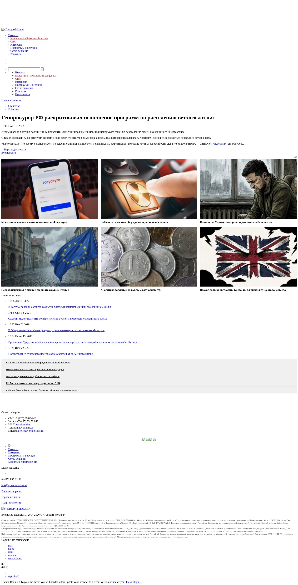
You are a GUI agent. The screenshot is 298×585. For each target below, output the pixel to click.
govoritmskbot (23, 424)
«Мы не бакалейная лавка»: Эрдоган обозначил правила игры (41, 390)
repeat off (13, 576)
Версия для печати (15, 149)
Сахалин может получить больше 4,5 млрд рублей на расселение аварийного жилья (57, 318)
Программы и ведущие (23, 47)
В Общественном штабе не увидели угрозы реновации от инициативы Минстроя (56, 330)
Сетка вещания (19, 50)
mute (11, 551)
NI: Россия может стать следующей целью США (33, 383)
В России (13, 109)
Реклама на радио (11, 491)
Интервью (16, 44)
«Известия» (219, 143)
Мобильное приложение (22, 461)
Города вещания (10, 497)
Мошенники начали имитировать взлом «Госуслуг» (35, 369)
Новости (13, 35)
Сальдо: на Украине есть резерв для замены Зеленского (38, 362)
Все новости (8, 152)
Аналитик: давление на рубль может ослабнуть (32, 376)
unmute (12, 555)
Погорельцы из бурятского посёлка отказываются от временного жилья (50, 353)
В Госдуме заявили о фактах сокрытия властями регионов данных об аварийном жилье (59, 306)
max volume (15, 558)
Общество (14, 105)
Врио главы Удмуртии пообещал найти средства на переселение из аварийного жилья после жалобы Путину (72, 342)
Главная (6, 100)
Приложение (22, 94)
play (10, 545)
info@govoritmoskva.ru (30, 430)
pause (11, 548)
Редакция (15, 54)
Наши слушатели (11, 502)
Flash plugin (133, 582)
